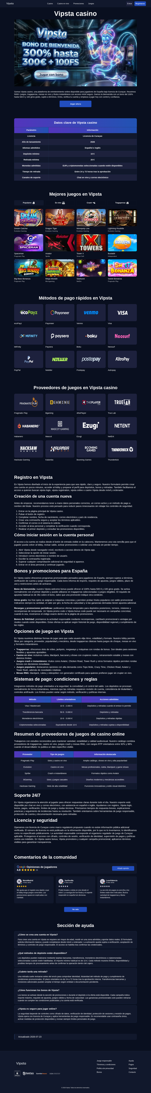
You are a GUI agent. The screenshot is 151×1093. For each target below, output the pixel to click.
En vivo (58, 203)
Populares (27, 203)
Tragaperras (120, 203)
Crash (89, 203)
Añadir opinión (123, 868)
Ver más (75, 909)
